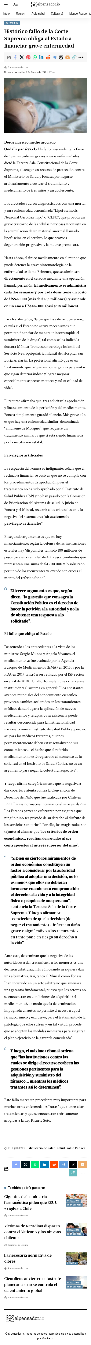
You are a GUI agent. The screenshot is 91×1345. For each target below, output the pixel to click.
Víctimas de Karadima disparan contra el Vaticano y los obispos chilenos (32, 1231)
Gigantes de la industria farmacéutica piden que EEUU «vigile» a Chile (31, 1202)
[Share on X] (22, 57)
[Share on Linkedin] (41, 57)
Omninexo (47, 1338)
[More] (81, 57)
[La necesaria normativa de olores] (76, 1258)
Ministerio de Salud (42, 1148)
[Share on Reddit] (48, 57)
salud (61, 1148)
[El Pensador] (45, 4)
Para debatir (74, 1205)
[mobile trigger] (7, 4)
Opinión (71, 1263)
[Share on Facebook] (15, 57)
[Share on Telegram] (54, 57)
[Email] (67, 57)
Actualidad (12, 23)
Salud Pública (75, 1148)
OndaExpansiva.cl (19, 149)
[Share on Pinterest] (28, 57)
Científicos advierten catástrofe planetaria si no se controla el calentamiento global (32, 1284)
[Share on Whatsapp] (35, 57)
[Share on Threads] (61, 57)
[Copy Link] (74, 57)
